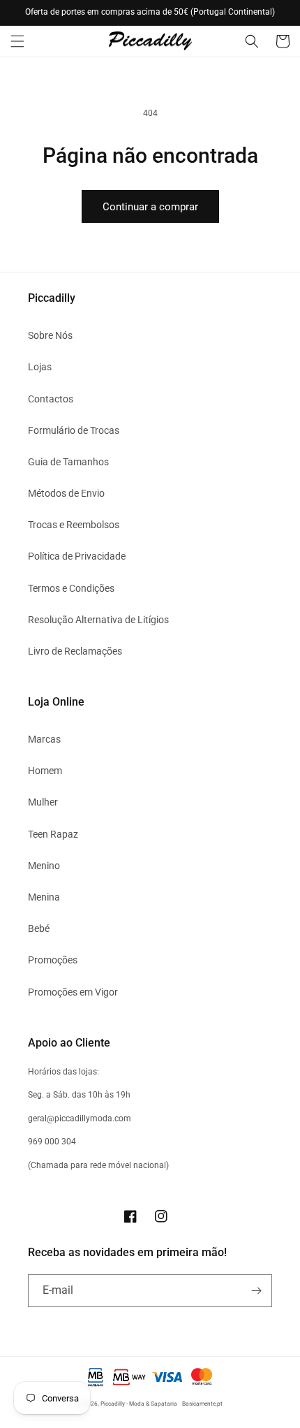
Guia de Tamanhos (68, 461)
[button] (17, 41)
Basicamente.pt (202, 1403)
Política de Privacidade (77, 556)
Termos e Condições (71, 588)
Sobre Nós (50, 335)
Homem (45, 770)
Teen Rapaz (53, 834)
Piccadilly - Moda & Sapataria (138, 1403)
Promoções (52, 960)
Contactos (50, 399)
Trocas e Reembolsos (73, 524)
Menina (44, 897)
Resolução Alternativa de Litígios (98, 619)
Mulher (43, 802)
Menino (44, 865)
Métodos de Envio (66, 493)
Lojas (40, 366)
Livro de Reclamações (75, 651)
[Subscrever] (256, 1290)
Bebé (39, 928)
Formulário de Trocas (73, 430)
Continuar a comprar (150, 207)
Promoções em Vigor (73, 992)
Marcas (44, 739)
